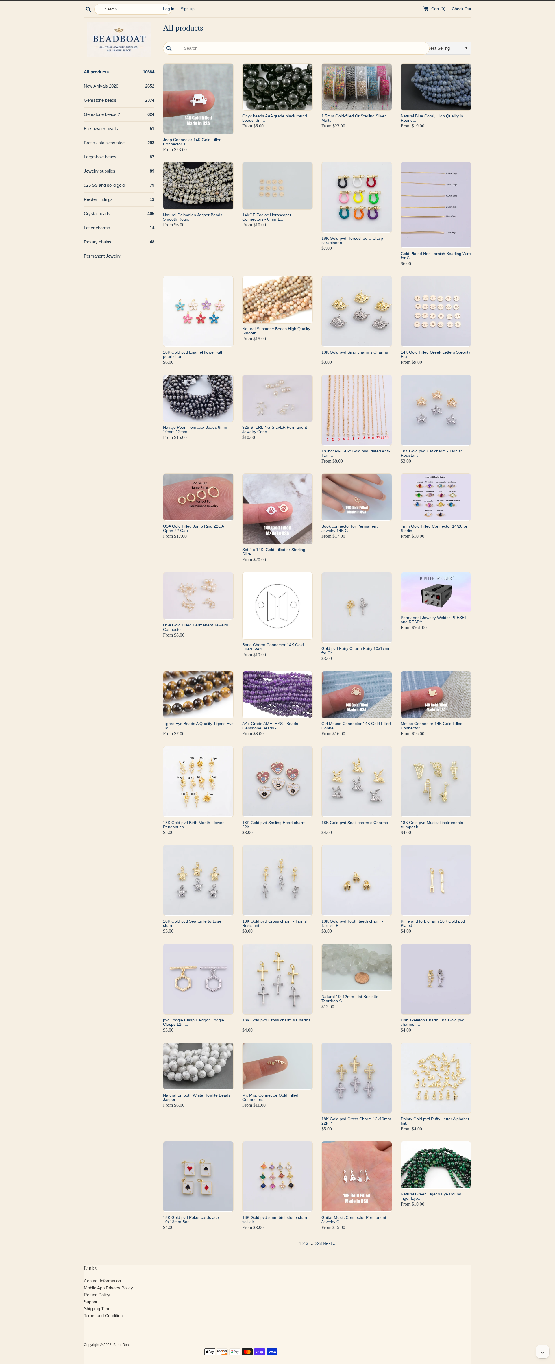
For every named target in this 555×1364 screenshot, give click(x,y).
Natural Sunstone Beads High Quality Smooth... (276, 330)
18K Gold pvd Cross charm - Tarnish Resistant (275, 923)
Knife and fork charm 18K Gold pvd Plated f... (433, 923)
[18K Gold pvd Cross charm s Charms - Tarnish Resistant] (277, 979)
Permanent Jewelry (102, 256)
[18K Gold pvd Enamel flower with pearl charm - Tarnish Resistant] (198, 311)
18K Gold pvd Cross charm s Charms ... (276, 1022)
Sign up (188, 9)
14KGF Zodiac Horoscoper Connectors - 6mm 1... (266, 216)
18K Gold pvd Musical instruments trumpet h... (432, 824)
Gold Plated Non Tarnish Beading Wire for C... (436, 255)
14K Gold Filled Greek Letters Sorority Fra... (435, 354)
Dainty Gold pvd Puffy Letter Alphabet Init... (435, 1121)
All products (119, 71)
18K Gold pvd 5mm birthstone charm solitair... (276, 1219)
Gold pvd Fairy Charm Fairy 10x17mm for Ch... (356, 650)
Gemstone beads (119, 100)
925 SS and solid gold (119, 185)
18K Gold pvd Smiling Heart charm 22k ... (274, 824)
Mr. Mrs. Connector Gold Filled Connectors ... (270, 1097)
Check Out (461, 9)
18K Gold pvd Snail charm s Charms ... (354, 354)
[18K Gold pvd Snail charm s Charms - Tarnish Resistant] (356, 311)
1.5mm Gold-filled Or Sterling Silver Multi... (353, 118)
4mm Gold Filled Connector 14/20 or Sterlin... (434, 528)
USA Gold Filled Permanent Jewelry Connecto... (195, 627)
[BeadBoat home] (119, 39)
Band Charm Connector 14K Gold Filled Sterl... (273, 646)
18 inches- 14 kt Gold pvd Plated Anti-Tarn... (355, 453)
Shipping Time (97, 1308)
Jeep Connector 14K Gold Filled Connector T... (192, 141)
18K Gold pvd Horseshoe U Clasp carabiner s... (352, 240)
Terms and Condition (103, 1315)
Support (91, 1301)
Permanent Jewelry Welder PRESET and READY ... (434, 619)
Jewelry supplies (119, 171)
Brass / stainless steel (119, 142)
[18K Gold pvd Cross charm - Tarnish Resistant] (277, 880)
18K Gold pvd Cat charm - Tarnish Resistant (432, 453)
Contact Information (102, 1280)
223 (318, 1243)
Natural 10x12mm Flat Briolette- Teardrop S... (350, 998)
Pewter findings (119, 199)
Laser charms (119, 227)
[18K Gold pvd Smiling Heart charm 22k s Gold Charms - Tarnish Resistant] (277, 781)
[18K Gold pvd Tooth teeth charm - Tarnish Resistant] (356, 880)
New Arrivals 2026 (119, 86)
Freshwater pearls (119, 128)
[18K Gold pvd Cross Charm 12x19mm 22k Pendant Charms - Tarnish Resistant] (356, 1078)
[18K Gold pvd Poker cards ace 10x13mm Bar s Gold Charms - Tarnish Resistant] (198, 1176)
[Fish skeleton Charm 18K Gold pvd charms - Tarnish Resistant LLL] (436, 979)
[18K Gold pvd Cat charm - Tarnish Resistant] (436, 410)
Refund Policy (97, 1294)
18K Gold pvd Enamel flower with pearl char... (193, 354)
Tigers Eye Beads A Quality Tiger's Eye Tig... (198, 725)
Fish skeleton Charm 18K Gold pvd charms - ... (433, 1022)
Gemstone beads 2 (119, 114)
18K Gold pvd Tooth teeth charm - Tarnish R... (352, 923)
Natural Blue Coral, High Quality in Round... (432, 118)
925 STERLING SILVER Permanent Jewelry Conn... (274, 429)
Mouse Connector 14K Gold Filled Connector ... (431, 725)
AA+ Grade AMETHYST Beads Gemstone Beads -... (270, 725)
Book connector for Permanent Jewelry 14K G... (349, 528)
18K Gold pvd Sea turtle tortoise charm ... (192, 923)
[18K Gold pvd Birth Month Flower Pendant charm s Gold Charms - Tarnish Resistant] (198, 781)
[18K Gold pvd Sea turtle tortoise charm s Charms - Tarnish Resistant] (198, 880)
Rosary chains (119, 241)
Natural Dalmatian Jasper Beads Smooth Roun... (192, 216)
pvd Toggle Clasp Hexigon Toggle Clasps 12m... (193, 1022)
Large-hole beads (119, 156)
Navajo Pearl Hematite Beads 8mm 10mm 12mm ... (195, 429)
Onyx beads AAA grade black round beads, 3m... (274, 118)
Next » (329, 1243)
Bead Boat (121, 1345)
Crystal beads (119, 213)
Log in (168, 9)
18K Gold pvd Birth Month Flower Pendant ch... (193, 824)
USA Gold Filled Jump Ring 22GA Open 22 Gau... (193, 528)
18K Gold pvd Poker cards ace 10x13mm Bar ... (191, 1219)
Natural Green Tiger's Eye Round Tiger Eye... (431, 1196)
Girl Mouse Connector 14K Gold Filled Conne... (356, 725)
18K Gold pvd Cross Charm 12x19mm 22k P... (356, 1121)
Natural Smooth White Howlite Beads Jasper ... (196, 1097)
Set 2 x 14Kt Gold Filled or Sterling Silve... (273, 551)
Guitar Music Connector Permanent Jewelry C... (353, 1219)
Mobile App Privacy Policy (108, 1287)
